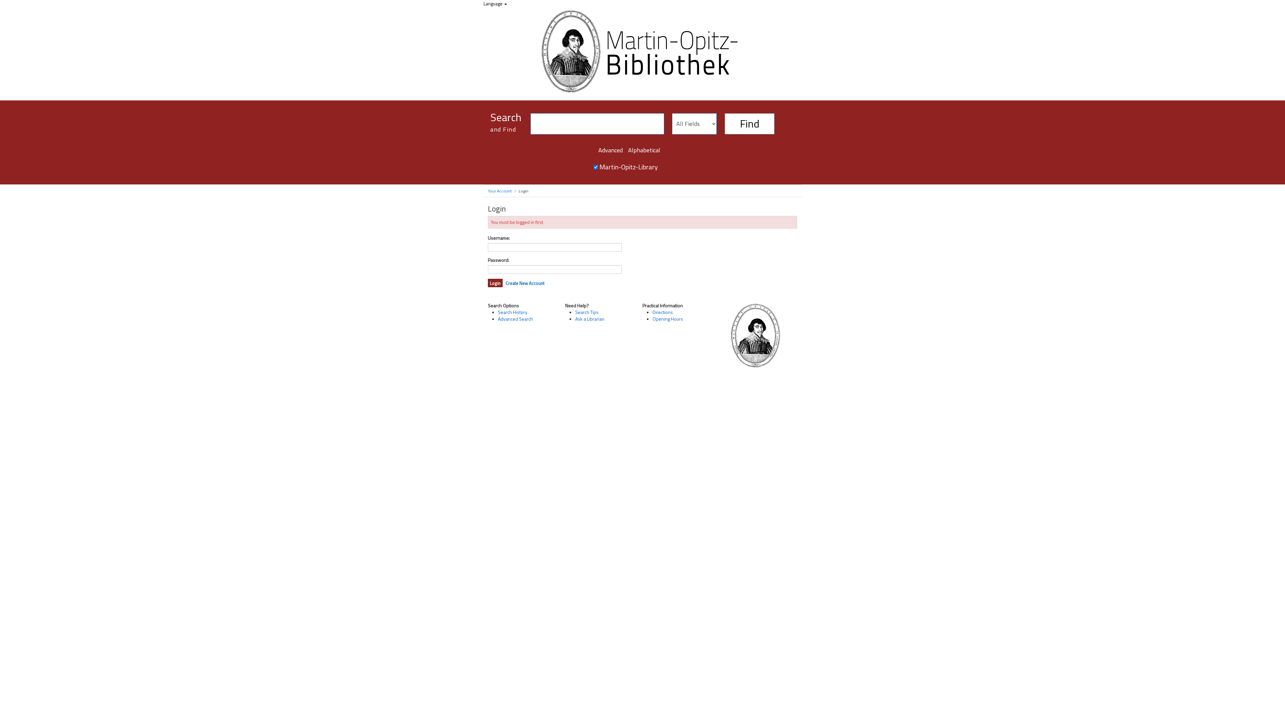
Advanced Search (515, 318)
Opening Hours (668, 318)
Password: (498, 260)
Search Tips (587, 312)
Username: (499, 238)
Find (749, 123)
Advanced (610, 150)
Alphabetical (644, 150)
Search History (512, 312)
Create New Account (525, 283)
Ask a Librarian (589, 318)
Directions (663, 312)
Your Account (500, 191)
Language (494, 3)
